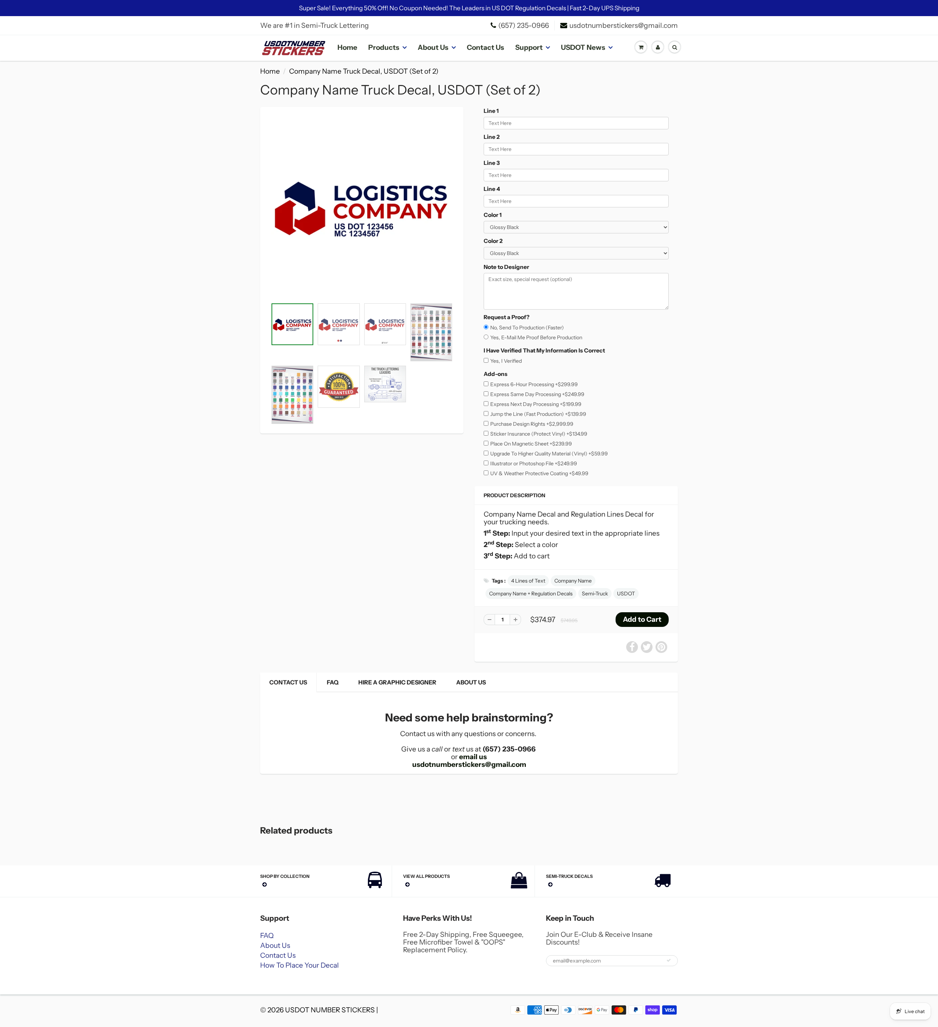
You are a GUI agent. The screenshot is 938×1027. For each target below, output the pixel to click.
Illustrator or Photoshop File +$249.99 (533, 463)
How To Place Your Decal (299, 965)
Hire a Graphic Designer (397, 682)
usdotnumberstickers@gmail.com (623, 25)
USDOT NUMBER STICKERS (330, 1010)
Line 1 (491, 110)
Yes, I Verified (506, 361)
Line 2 (492, 136)
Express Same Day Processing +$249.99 (537, 394)
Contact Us (485, 47)
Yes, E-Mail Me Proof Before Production (536, 337)
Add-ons (495, 373)
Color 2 (493, 240)
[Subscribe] (668, 960)
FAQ (333, 682)
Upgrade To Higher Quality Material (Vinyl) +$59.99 (549, 453)
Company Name (573, 580)
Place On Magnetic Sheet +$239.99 (531, 443)
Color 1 (493, 214)
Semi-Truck (595, 593)
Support (529, 47)
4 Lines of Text (528, 580)
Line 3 (492, 162)
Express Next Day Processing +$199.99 (535, 404)
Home (347, 47)
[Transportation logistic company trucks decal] (361, 206)
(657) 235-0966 (523, 25)
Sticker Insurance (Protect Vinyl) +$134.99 (538, 434)
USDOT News (583, 47)
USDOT (626, 593)
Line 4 (492, 188)
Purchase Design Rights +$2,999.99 (531, 424)
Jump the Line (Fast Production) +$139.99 (538, 414)
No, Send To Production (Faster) (527, 327)
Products (383, 47)
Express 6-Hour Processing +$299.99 (534, 384)
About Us (433, 47)
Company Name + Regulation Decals (531, 593)
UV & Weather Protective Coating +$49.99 (539, 473)
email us (473, 757)
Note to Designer (506, 266)
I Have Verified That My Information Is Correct (544, 350)
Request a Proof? (506, 317)
